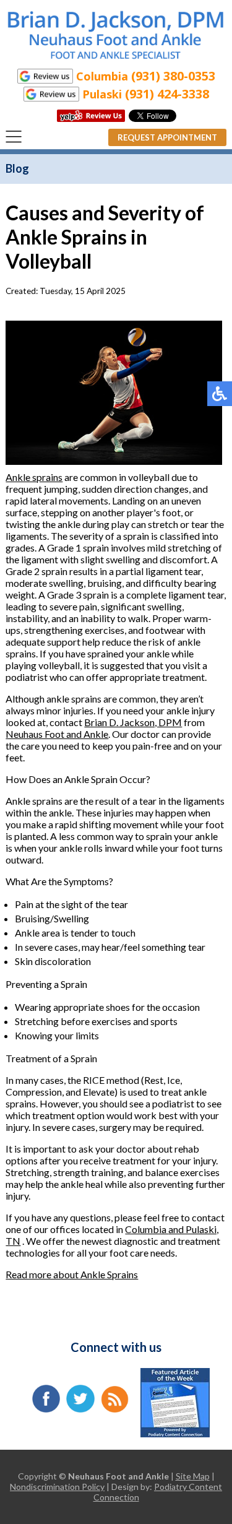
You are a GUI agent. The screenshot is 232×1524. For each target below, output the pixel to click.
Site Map (193, 1476)
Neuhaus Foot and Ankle (57, 734)
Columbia (146, 1229)
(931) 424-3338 (167, 93)
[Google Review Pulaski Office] (51, 94)
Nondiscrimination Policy (57, 1486)
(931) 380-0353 (173, 75)
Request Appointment (167, 137)
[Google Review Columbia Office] (45, 76)
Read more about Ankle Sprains (72, 1274)
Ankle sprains (34, 477)
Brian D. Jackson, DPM (133, 722)
